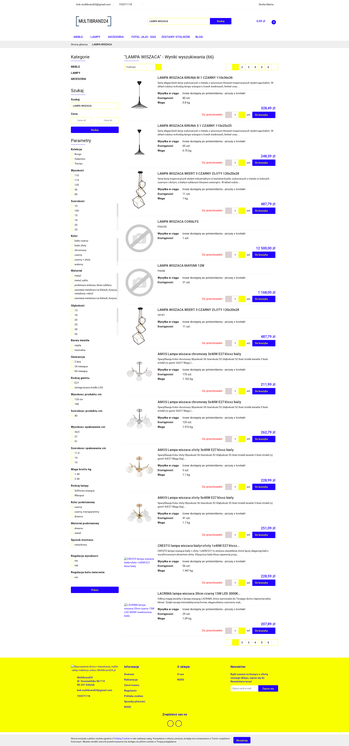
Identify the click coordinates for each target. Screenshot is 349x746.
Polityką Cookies (121, 738)
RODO (127, 706)
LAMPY (96, 37)
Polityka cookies (133, 696)
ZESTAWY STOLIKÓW (175, 37)
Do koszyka (261, 114)
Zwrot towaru (131, 685)
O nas (180, 674)
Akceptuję (242, 740)
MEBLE (79, 37)
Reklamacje (131, 679)
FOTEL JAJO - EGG (143, 37)
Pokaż (94, 589)
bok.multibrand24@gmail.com (94, 690)
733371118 (83, 696)
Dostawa (129, 674)
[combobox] (143, 67)
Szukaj (95, 129)
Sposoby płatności (134, 701)
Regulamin (130, 690)
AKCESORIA (116, 37)
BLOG (199, 37)
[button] (131, 667)
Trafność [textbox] (131, 67)
